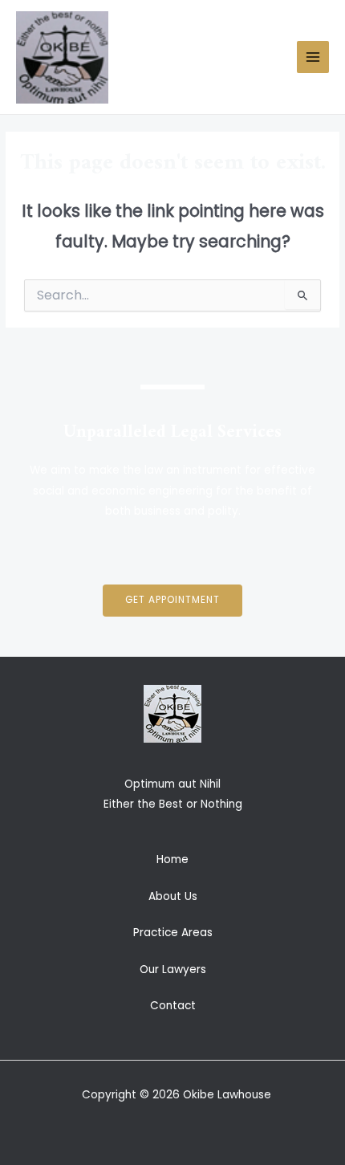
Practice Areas (173, 932)
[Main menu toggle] (313, 57)
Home (172, 859)
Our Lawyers (173, 969)
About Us (172, 896)
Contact (173, 1005)
